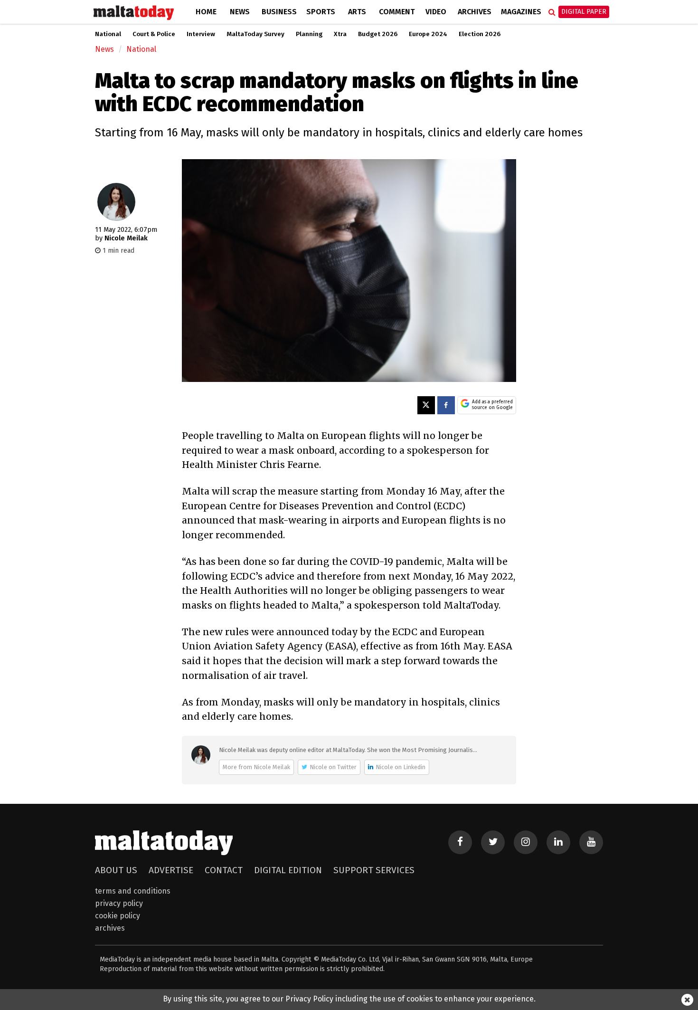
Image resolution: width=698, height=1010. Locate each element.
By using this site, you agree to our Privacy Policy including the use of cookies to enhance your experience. (349, 998)
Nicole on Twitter (333, 767)
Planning (309, 34)
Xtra (340, 34)
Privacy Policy (119, 903)
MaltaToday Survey (255, 34)
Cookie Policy (117, 915)
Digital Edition (288, 870)
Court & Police (153, 34)
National (108, 34)
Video (435, 11)
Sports (320, 11)
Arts (357, 11)
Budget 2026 (377, 34)
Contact (224, 870)
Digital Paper (583, 12)
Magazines (521, 11)
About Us (116, 870)
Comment (397, 11)
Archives (474, 11)
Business (279, 11)
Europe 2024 (428, 34)
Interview (201, 34)
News (240, 11)
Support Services (374, 870)
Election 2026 (479, 34)
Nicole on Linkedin (400, 767)
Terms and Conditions (132, 891)
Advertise (171, 870)
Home (206, 11)
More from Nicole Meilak (256, 767)
